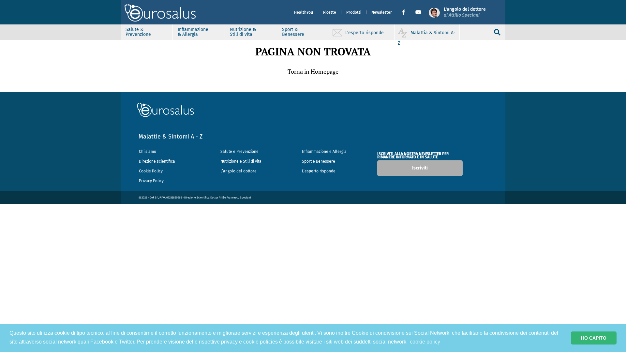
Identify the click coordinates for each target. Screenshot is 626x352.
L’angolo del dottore (238, 171)
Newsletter (381, 12)
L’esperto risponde (318, 171)
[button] (406, 12)
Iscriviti (420, 168)
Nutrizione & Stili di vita (243, 32)
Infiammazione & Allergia (193, 32)
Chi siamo (147, 151)
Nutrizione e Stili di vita (240, 161)
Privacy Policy (151, 181)
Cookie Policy (151, 171)
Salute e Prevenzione (239, 151)
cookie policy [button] (425, 342)
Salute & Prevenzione (138, 32)
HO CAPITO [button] (593, 338)
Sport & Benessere (293, 32)
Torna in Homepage (313, 71)
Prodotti (353, 12)
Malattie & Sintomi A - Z (170, 136)
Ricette (329, 12)
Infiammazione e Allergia (324, 151)
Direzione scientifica (157, 161)
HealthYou (303, 12)
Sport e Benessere (318, 161)
